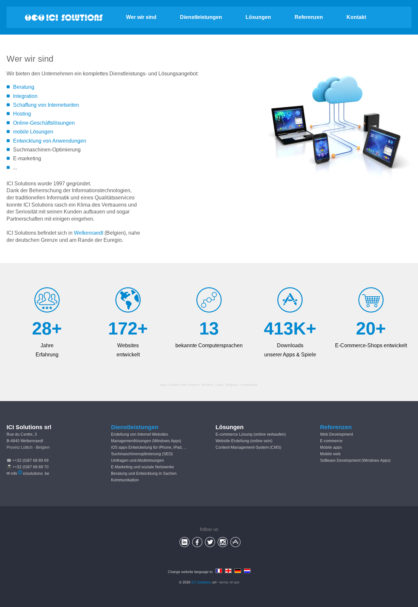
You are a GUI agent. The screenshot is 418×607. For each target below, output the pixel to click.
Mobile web (330, 454)
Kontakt (356, 17)
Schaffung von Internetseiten (46, 105)
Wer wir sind (141, 17)
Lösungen (258, 17)
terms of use (229, 582)
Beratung (23, 87)
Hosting (22, 114)
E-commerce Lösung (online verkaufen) (251, 434)
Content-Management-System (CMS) (248, 447)
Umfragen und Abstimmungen (137, 460)
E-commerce (331, 441)
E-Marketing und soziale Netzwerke (142, 467)
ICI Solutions (201, 582)
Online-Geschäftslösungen (44, 123)
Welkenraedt (88, 233)
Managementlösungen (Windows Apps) (146, 441)
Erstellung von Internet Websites (139, 434)
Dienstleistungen (201, 17)
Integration (25, 96)
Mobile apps (331, 447)
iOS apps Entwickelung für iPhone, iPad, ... (148, 447)
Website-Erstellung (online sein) (244, 441)
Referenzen (309, 17)
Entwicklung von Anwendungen (49, 141)
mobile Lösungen (33, 131)
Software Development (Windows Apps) (355, 460)
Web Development (336, 434)
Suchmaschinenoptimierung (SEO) (142, 454)
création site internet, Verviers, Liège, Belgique (204, 384)
